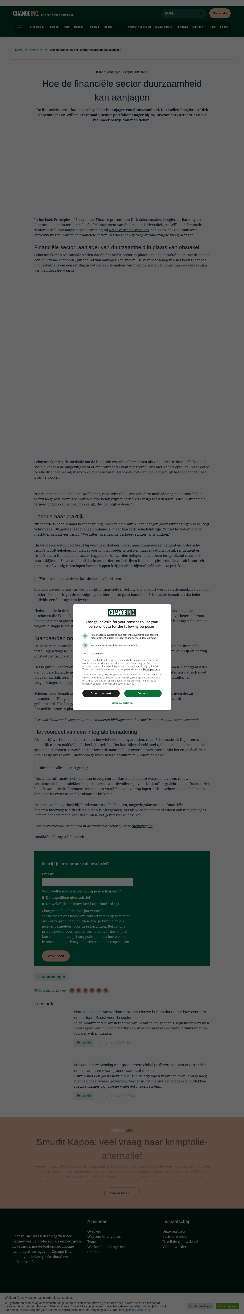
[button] (122, 653)
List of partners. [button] (151, 669)
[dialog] (122, 657)
